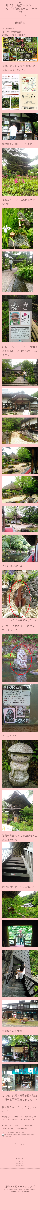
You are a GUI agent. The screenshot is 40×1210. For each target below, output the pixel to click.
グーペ (19, 1191)
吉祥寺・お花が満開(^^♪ (13, 32)
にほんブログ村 (6, 1136)
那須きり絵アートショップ (20, 1187)
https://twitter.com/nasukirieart (15, 1128)
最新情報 (20, 23)
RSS (28, 1191)
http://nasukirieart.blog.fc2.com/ (21, 1120)
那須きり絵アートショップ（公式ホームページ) (20, 9)
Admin (24, 1191)
